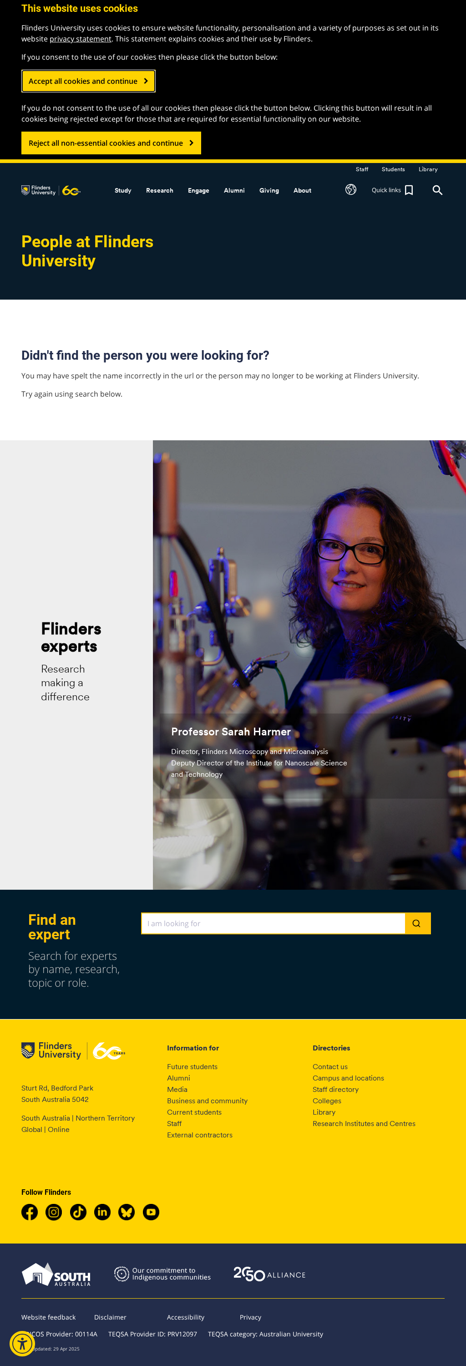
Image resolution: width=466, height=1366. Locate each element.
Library (324, 1112)
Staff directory (336, 1089)
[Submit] (417, 924)
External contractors (200, 1135)
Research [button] (159, 190)
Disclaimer (110, 1317)
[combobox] (286, 923)
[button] (350, 190)
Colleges (327, 1100)
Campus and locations (348, 1078)
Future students (192, 1066)
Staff (174, 1123)
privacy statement (80, 39)
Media (177, 1089)
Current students (194, 1112)
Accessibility (185, 1317)
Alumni (178, 1078)
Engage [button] (198, 190)
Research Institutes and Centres (364, 1123)
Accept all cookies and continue (83, 81)
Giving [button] (269, 190)
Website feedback (48, 1317)
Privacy (250, 1317)
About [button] (302, 190)
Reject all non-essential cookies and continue (106, 143)
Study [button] (123, 190)
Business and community (207, 1100)
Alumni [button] (234, 190)
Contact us (330, 1066)
